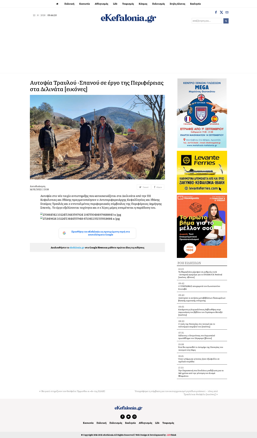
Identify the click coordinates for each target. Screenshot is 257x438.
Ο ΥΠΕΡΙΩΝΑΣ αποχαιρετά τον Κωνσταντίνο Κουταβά (199, 287)
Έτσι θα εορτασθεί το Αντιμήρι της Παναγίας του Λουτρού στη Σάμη (200, 348)
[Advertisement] (128, 51)
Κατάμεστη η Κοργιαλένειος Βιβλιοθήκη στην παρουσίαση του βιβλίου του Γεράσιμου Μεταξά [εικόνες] (200, 312)
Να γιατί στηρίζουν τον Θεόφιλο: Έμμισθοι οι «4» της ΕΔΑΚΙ (73, 391)
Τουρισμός (168, 422)
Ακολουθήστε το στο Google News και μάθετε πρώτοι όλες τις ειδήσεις (97, 247)
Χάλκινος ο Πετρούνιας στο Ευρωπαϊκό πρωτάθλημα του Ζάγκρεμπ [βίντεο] (196, 337)
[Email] (227, 13)
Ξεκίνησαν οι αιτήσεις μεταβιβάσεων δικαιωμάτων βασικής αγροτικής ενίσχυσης (201, 299)
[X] (221, 13)
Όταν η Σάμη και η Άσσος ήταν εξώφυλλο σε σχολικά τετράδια (199, 360)
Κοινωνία (88, 422)
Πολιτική (101, 422)
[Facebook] (216, 13)
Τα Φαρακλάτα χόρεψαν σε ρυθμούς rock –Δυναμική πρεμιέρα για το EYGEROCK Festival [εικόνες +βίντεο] (200, 274)
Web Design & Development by (155, 434)
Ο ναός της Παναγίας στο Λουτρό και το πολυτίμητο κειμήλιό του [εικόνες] (196, 325)
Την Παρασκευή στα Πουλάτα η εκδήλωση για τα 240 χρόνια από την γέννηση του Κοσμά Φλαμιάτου (201, 373)
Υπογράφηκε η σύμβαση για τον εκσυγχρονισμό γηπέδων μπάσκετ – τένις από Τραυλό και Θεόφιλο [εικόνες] (176, 392)
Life (157, 422)
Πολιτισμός (115, 422)
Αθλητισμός (145, 422)
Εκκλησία (130, 422)
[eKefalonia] (128, 18)
